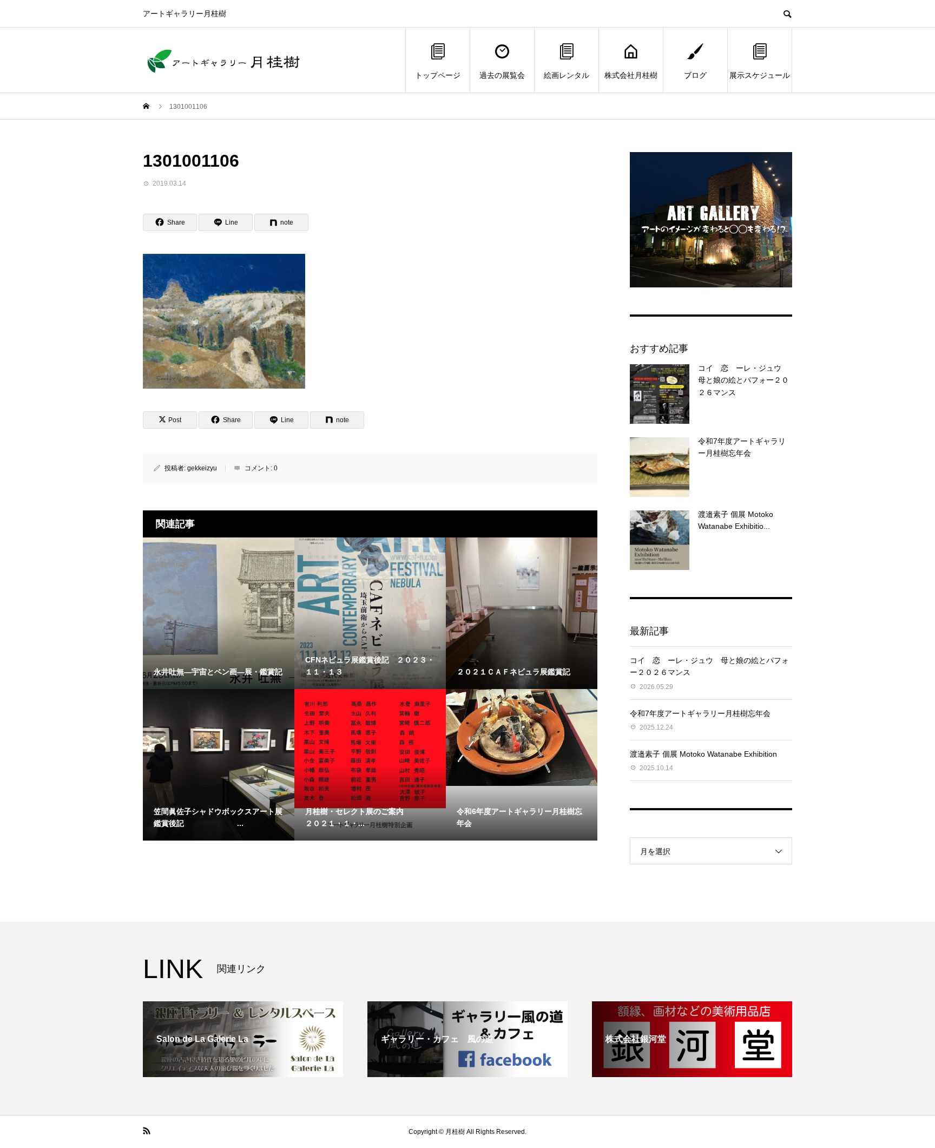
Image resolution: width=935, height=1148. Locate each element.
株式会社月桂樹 (630, 75)
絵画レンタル (566, 75)
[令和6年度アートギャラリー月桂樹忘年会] (521, 737)
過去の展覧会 (502, 75)
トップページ (437, 75)
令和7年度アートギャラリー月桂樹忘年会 (700, 713)
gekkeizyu (202, 468)
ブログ (695, 75)
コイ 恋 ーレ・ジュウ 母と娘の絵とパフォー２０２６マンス (743, 380)
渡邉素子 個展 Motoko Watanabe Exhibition (703, 754)
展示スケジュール (759, 75)
